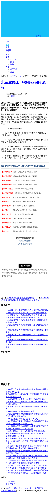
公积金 (8, 50)
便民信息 (14, 69)
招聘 (7, 55)
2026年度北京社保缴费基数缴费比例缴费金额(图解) (27, 310)
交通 (7, 57)
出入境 (13, 59)
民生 (7, 67)
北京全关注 (10, 481)
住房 (7, 52)
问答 (12, 64)
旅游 (12, 62)
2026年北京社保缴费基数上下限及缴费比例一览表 (26, 313)
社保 (7, 45)
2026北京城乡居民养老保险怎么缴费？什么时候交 (26, 315)
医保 (7, 47)
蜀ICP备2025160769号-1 (23, 488)
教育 (12, 72)
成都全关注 (10, 484)
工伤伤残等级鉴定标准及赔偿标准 (20, 298)
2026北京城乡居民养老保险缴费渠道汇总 (22, 318)
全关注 (13, 76)
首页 (7, 42)
